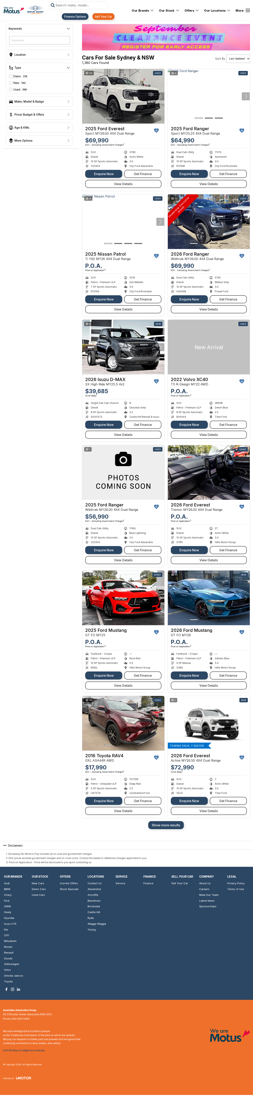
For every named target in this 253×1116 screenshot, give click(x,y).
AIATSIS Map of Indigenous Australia (24, 1050)
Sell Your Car (103, 16)
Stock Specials (69, 889)
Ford (6, 900)
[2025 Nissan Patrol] (123, 221)
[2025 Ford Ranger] (209, 96)
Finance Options (75, 16)
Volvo (7, 969)
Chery (8, 894)
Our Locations (215, 10)
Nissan (8, 946)
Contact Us (95, 883)
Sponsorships (207, 906)
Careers (204, 889)
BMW (7, 889)
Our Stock (167, 10)
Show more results (166, 825)
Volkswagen (11, 964)
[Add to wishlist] (156, 131)
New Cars (38, 883)
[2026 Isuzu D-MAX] (123, 347)
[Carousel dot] (108, 118)
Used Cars (38, 894)
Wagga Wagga (97, 923)
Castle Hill (94, 912)
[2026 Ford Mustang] (209, 598)
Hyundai (9, 917)
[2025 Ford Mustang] (123, 598)
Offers (189, 10)
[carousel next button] (160, 96)
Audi (7, 883)
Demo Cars (39, 889)
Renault (8, 952)
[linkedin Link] (18, 989)
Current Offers (69, 883)
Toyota (8, 981)
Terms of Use (235, 889)
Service (120, 883)
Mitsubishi (10, 941)
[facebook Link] (6, 989)
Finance (148, 883)
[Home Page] (23, 10)
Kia (6, 929)
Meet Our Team (209, 894)
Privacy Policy (236, 883)
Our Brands (140, 10)
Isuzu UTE (10, 923)
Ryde (91, 917)
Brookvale (94, 906)
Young (92, 929)
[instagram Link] (12, 989)
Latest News (207, 900)
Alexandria (94, 889)
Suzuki (8, 958)
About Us (205, 883)
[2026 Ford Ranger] (209, 221)
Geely (7, 912)
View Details (123, 184)
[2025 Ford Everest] (123, 96)
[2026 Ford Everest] (209, 472)
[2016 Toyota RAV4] (123, 723)
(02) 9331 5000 (21, 1018)
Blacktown (94, 900)
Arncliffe (93, 894)
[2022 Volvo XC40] (209, 347)
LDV (6, 935)
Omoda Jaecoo (13, 975)
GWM (7, 906)
